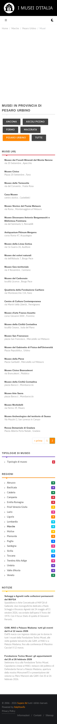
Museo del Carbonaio (16, 278)
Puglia (10, 541)
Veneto (10, 575)
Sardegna (11, 546)
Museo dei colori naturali (17, 255)
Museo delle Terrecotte (16, 183)
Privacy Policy (8, 711)
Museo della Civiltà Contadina (20, 324)
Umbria (10, 565)
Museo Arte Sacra (13, 393)
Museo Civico (11, 171)
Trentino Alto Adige (17, 561)
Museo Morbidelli (13, 405)
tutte (39, 138)
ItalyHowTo (19, 707)
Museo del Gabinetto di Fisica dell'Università (28, 347)
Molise (10, 531)
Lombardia (12, 522)
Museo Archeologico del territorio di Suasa (27, 416)
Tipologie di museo (16, 453)
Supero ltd (22, 703)
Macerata (30, 130)
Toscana (11, 556)
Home (5, 28)
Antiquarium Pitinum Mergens (20, 232)
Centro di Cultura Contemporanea (22, 301)
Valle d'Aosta (13, 570)
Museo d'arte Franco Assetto (19, 313)
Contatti (37, 715)
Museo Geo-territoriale (16, 267)
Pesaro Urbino (29, 28)
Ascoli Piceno (35, 122)
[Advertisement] (28, 66)
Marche (15, 28)
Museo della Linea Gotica (18, 244)
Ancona (11, 122)
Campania (12, 497)
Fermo (10, 130)
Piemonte (12, 536)
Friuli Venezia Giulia (17, 507)
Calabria (11, 492)
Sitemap (50, 715)
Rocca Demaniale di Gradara (19, 428)
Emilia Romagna (15, 502)
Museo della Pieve (14, 359)
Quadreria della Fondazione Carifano (24, 290)
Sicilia (10, 551)
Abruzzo (11, 483)
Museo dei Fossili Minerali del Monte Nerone (28, 160)
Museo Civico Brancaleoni (18, 370)
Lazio (10, 512)
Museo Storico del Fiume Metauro (22, 206)
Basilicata (12, 487)
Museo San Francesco (16, 336)
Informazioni (23, 715)
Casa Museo (11, 194)
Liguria (10, 517)
